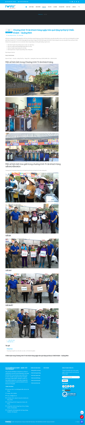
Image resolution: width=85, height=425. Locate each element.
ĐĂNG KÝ (65, 380)
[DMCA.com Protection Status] (66, 390)
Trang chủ (40, 14)
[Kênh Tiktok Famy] (74, 2)
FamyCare (10, 348)
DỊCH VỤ (44, 6)
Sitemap (78, 421)
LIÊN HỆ (74, 6)
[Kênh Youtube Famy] (72, 2)
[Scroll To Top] (82, 423)
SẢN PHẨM (38, 6)
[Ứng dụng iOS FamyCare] (78, 2)
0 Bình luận (21, 35)
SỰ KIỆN (55, 6)
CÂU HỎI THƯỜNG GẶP (23, 1)
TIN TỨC (49, 6)
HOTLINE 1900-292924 (11, 1)
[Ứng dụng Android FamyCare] (76, 2)
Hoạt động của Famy (12, 35)
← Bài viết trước (11, 340)
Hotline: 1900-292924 (12, 393)
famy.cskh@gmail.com (12, 395)
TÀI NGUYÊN (61, 6)
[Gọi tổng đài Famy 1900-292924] (82, 417)
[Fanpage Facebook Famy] (70, 2)
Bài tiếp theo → (11, 341)
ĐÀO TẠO (68, 6)
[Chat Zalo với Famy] (82, 412)
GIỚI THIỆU (31, 6)
